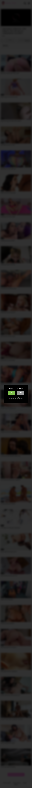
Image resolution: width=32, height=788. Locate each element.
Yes (11, 393)
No (21, 393)
